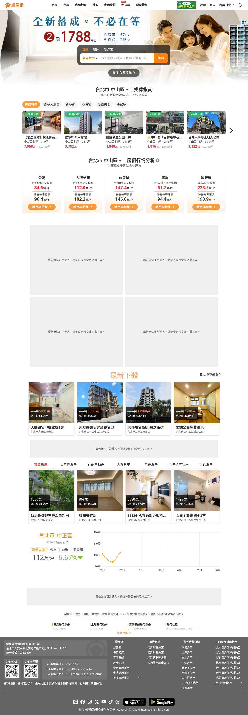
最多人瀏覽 (51, 104)
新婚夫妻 (104, 104)
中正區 (65, 535)
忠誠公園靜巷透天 (190, 427)
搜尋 (161, 58)
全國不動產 (188, 673)
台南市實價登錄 (137, 634)
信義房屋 (187, 647)
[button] (231, 130)
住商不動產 (188, 667)
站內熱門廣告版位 (158, 662)
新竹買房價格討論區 (228, 657)
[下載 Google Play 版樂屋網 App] (162, 702)
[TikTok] (110, 702)
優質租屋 (118, 652)
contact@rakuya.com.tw (78, 669)
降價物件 (31, 104)
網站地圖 (40, 683)
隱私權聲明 (70, 683)
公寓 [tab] (53, 549)
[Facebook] (82, 702)
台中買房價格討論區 (228, 667)
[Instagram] (89, 702)
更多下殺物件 (212, 374)
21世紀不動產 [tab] (179, 464)
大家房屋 (187, 652)
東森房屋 (187, 657)
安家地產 (187, 688)
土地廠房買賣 (121, 673)
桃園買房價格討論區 (228, 662)
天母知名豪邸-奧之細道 (145, 427)
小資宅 (86, 104)
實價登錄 (118, 657)
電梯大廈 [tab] (38, 549)
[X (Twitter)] (96, 702)
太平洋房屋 (188, 678)
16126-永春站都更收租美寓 (148, 515)
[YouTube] (103, 702)
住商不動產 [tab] (96, 464)
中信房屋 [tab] (206, 464)
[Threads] (117, 702)
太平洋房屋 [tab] (68, 464)
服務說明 (54, 683)
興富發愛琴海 (174, 634)
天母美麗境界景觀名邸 (96, 427)
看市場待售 (40, 207)
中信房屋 (187, 662)
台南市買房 (59, 634)
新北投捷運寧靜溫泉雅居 (50, 515)
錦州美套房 (87, 515)
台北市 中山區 (110, 89)
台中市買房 (59, 629)
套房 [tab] (65, 549)
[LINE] (75, 702)
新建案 (117, 647)
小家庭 (121, 104)
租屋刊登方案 (155, 652)
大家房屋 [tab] (123, 464)
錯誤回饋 (9, 683)
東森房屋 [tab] (40, 464)
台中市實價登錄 (137, 629)
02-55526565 (72, 664)
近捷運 (70, 104)
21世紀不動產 (190, 683)
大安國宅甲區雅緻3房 (47, 427)
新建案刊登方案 (156, 657)
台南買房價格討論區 (228, 673)
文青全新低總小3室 (191, 515)
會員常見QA (25, 683)
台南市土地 (97, 629)
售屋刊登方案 (155, 647)
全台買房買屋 (121, 667)
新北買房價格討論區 (228, 652)
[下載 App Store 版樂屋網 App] (134, 702)
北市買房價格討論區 (228, 647)
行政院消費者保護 (91, 683)
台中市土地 (97, 634)
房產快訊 (118, 662)
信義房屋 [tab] (151, 464)
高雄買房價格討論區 (228, 678)
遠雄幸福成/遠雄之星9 (179, 629)
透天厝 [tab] (78, 549)
